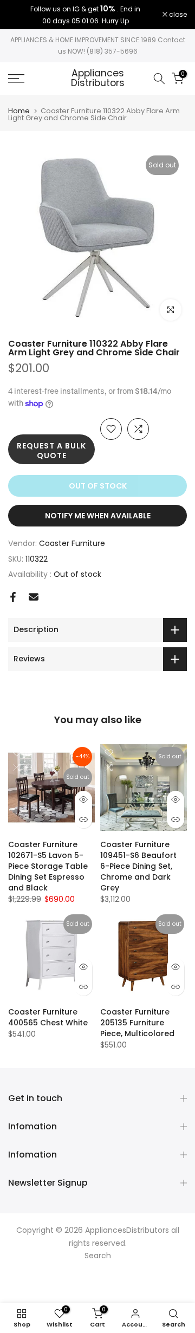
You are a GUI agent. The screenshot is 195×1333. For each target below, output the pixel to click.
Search (97, 1255)
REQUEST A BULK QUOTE (51, 450)
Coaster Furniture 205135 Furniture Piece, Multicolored (137, 1022)
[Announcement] (85, 15)
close (177, 14)
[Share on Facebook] (13, 597)
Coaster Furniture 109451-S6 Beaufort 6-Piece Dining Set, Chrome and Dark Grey (138, 866)
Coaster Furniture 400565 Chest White (48, 1017)
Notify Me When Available (98, 515)
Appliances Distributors (98, 78)
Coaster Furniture (72, 543)
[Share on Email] (33, 597)
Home (19, 110)
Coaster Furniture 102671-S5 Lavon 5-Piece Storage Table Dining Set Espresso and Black (48, 866)
